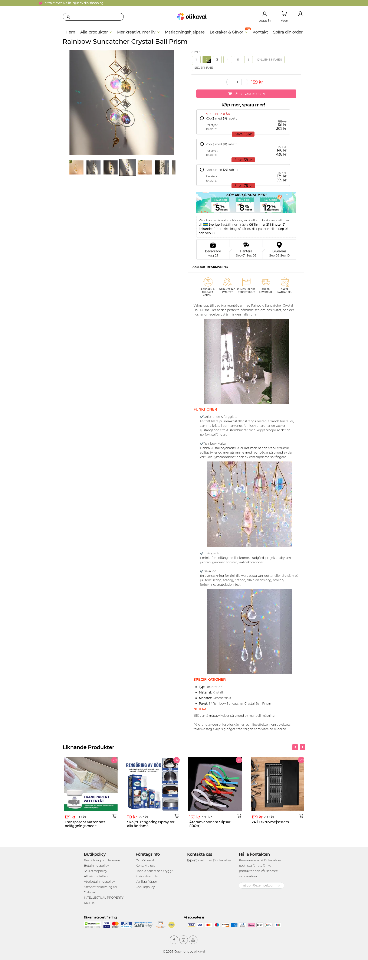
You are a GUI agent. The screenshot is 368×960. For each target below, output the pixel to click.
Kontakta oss (145, 866)
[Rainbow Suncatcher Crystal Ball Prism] (121, 102)
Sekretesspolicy (95, 871)
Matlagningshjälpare (185, 32)
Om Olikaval (145, 860)
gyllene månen (269, 59)
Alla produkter (94, 32)
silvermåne (203, 67)
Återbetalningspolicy (99, 882)
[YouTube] (193, 939)
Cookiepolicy (145, 887)
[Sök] (68, 17)
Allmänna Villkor (96, 876)
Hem (70, 32)
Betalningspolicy (96, 866)
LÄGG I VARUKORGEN (249, 93)
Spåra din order (288, 32)
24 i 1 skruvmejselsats (207, 822)
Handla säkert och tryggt (154, 871)
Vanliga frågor (146, 882)
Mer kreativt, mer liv (136, 32)
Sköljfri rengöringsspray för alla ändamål (88, 824)
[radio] (243, 124)
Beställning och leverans (102, 860)
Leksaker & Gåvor (226, 32)
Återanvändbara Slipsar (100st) (147, 824)
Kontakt (260, 32)
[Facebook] (174, 939)
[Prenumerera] (278, 885)
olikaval (199, 951)
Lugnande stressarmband (274, 822)
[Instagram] (183, 939)
